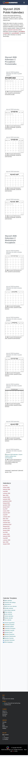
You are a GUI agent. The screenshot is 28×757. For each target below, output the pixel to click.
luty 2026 (5, 485)
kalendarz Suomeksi (9, 640)
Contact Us (4, 712)
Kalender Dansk (8, 632)
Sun (3, 723)
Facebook (6, 734)
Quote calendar (8, 614)
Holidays (4, 728)
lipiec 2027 (5, 518)
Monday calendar (9, 608)
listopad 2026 (6, 503)
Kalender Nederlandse (10, 636)
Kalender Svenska (8, 638)
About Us (4, 711)
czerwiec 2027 (6, 516)
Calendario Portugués (9, 628)
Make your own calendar (11, 606)
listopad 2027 (6, 526)
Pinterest (6, 739)
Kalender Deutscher (9, 634)
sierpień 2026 (6, 497)
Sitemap (4, 715)
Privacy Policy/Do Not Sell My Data (12, 703)
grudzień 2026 (6, 505)
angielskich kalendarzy (12, 29)
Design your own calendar (8, 698)
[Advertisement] (16, 47)
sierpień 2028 (6, 544)
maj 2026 (5, 491)
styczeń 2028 (6, 530)
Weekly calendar (9, 618)
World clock (5, 726)
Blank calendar (8, 600)
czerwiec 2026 (6, 493)
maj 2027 (5, 514)
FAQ (3, 697)
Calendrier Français (9, 630)
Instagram (6, 737)
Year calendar (8, 620)
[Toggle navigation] (24, 2)
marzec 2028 (6, 534)
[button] (7, 91)
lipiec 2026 (5, 495)
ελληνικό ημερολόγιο (9, 622)
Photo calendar (8, 612)
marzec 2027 (6, 510)
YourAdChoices (7, 704)
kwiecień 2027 (6, 512)
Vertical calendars (9, 616)
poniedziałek (15, 33)
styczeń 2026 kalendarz (12, 109)
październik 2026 (7, 501)
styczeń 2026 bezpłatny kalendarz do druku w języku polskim (14, 252)
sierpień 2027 (6, 520)
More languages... (8, 642)
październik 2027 (7, 524)
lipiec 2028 (5, 542)
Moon (3, 725)
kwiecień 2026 (6, 489)
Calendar (4, 722)
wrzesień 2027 (6, 522)
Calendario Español (9, 624)
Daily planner (8, 604)
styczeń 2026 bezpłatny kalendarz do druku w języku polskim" (14, 73)
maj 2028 (5, 538)
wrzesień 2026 (6, 499)
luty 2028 (5, 532)
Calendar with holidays (10, 602)
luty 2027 (5, 509)
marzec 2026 (6, 487)
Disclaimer (4, 714)
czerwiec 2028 (6, 540)
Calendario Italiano (9, 626)
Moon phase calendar (10, 610)
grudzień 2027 (6, 528)
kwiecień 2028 (6, 536)
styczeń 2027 (6, 507)
